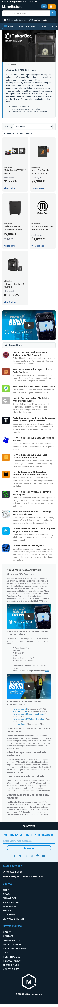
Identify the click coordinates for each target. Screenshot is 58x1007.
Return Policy (11, 956)
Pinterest (37, 855)
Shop (6, 890)
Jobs (6, 952)
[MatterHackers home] (12, 7)
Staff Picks (30, 26)
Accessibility (11, 969)
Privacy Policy (12, 961)
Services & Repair (13, 918)
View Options (10, 188)
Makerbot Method (20, 709)
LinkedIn (31, 855)
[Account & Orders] (44, 6)
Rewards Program (14, 948)
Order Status (11, 940)
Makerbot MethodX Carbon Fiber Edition (29, 719)
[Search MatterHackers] (53, 13)
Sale (21, 26)
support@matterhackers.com (23, 876)
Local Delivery (12, 944)
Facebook (14, 855)
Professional (11, 902)
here (47, 671)
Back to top (29, 826)
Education (9, 906)
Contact (8, 936)
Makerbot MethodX (20, 711)
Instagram (26, 855)
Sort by (8, 126)
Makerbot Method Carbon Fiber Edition (28, 714)
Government (10, 914)
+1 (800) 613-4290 (12, 872)
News (6, 894)
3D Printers (44, 26)
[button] (29, 20)
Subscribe (29, 848)
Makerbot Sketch (19, 724)
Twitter (20, 855)
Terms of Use (11, 965)
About (7, 932)
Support (8, 910)
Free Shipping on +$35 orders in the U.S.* (20, 1)
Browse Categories (17, 133)
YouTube (43, 855)
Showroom (10, 898)
